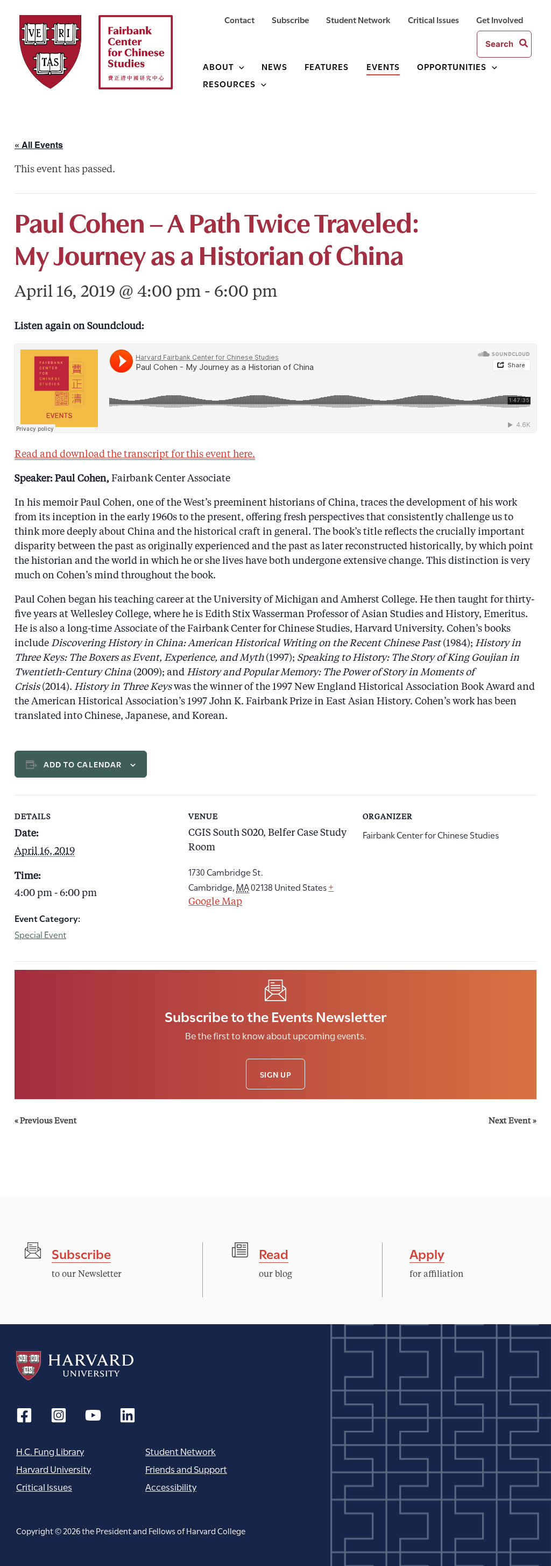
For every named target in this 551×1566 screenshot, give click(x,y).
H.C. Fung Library (50, 1451)
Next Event (512, 1121)
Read (273, 1252)
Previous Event (46, 1121)
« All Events (39, 144)
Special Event (40, 934)
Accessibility (170, 1486)
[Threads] (59, 1415)
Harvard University (74, 1365)
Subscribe (81, 1252)
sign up (276, 1074)
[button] (239, 66)
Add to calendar (83, 764)
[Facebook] (24, 1415)
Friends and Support (186, 1469)
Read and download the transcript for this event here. (135, 454)
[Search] (524, 44)
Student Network (180, 1451)
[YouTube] (93, 1415)
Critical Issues (44, 1486)
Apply (426, 1252)
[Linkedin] (127, 1415)
